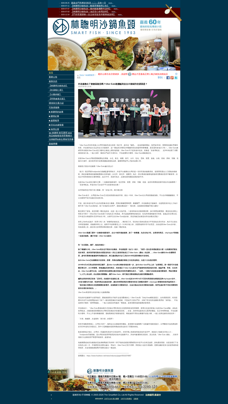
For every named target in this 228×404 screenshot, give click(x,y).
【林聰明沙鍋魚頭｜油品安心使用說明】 (90, 11)
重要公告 (53, 77)
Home (81, 75)
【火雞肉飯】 (55, 94)
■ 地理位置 (54, 129)
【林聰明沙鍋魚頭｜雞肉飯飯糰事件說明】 (91, 9)
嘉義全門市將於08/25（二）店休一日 (88, 3)
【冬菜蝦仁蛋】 (56, 90)
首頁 (51, 72)
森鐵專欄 (53, 144)
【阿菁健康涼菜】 (57, 99)
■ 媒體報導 (54, 120)
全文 (78, 77)
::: (78, 75)
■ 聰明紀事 (54, 116)
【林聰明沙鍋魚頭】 (58, 86)
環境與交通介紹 (56, 103)
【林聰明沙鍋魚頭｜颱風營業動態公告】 (90, 6)
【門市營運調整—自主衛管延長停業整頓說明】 (93, 14)
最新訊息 (53, 81)
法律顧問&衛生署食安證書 (61, 139)
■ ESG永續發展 (56, 125)
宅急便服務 (54, 107)
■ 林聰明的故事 (56, 112)
